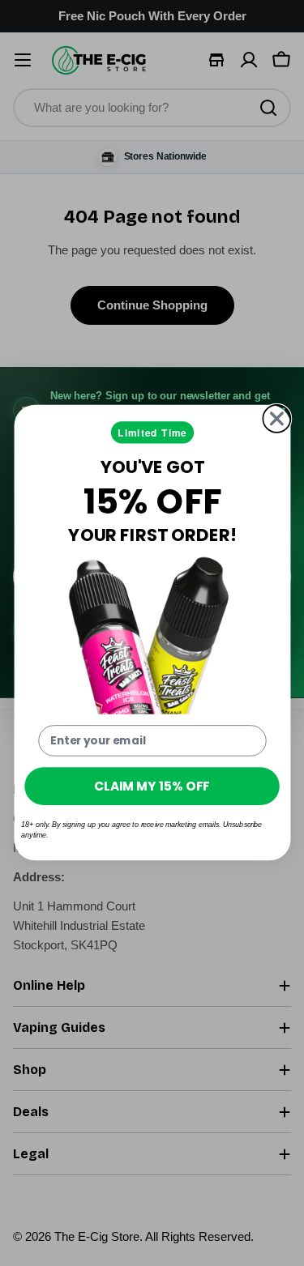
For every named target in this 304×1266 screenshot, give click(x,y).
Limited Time (152, 433)
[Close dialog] (276, 419)
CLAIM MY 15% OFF (151, 786)
